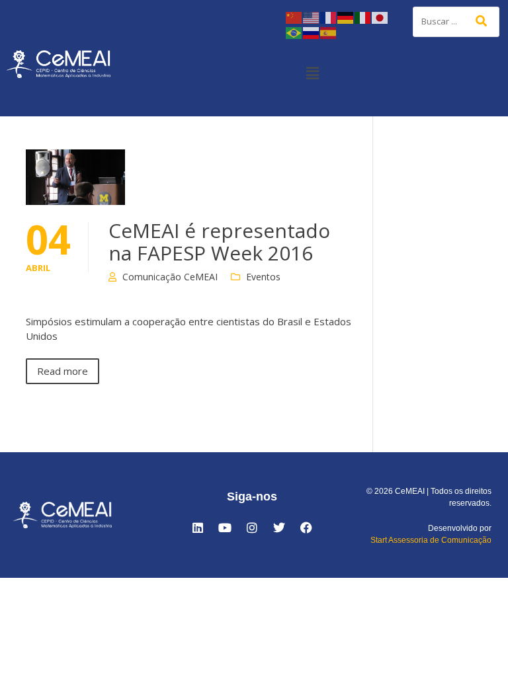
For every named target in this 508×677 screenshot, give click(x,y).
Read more (62, 371)
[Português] (294, 32)
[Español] (328, 32)
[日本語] (380, 16)
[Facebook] (306, 527)
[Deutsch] (346, 16)
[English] (311, 16)
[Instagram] (252, 527)
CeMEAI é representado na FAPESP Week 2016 (219, 241)
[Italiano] (363, 16)
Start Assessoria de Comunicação (430, 540)
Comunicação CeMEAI (170, 276)
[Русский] (311, 32)
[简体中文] (294, 16)
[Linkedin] (198, 527)
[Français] (328, 16)
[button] (312, 72)
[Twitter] (279, 527)
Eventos (263, 276)
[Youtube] (225, 527)
